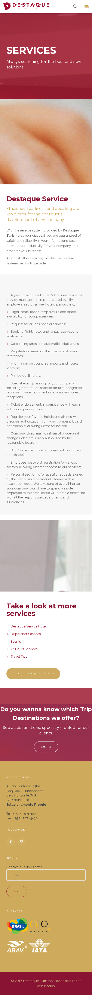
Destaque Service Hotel (28, 626)
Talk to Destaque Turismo (33, 673)
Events (16, 642)
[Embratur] (17, 926)
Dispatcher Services (26, 634)
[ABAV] (17, 946)
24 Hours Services (24, 649)
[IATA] (39, 946)
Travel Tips (19, 656)
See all (46, 746)
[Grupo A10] (40, 926)
